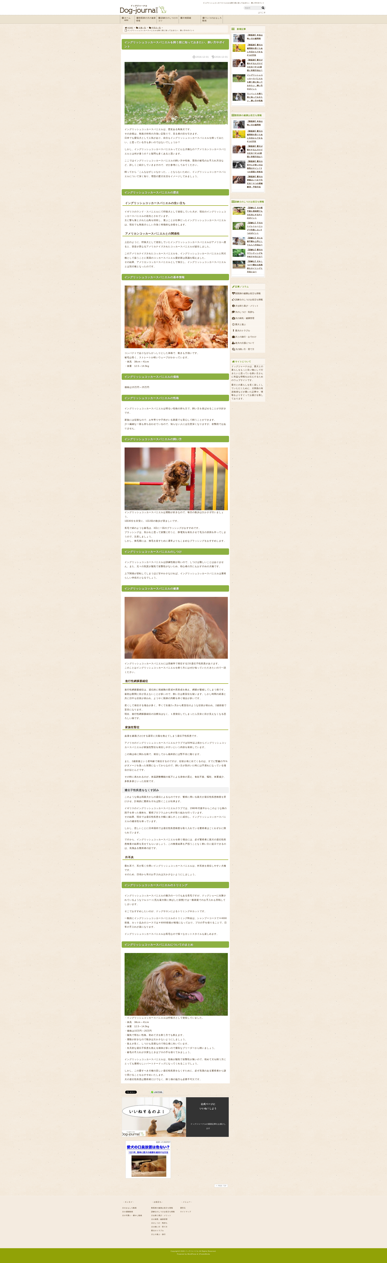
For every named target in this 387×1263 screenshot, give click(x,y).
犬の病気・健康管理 (244, 318)
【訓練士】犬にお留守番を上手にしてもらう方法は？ (255, 241)
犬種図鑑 (187, 18)
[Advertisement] (202, 1159)
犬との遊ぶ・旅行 (158, 1234)
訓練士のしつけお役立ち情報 (249, 299)
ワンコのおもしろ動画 (212, 19)
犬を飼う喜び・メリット (247, 306)
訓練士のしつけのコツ (168, 19)
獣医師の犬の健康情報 (146, 19)
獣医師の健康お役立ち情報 (248, 293)
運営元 (183, 1208)
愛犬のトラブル (242, 330)
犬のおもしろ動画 (129, 1208)
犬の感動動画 (127, 1212)
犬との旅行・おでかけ (245, 337)
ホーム (127, 19)
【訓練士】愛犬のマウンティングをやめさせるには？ (255, 253)
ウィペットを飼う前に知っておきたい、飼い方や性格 (255, 97)
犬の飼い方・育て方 (244, 349)
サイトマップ (185, 1212)
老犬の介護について (244, 343)
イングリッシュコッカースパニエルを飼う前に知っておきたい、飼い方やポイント (255, 82)
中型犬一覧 (156, 28)
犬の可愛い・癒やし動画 (132, 1215)
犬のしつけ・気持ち (244, 312)
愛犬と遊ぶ (240, 324)
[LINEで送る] (156, 1092)
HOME (130, 28)
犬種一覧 (142, 28)
